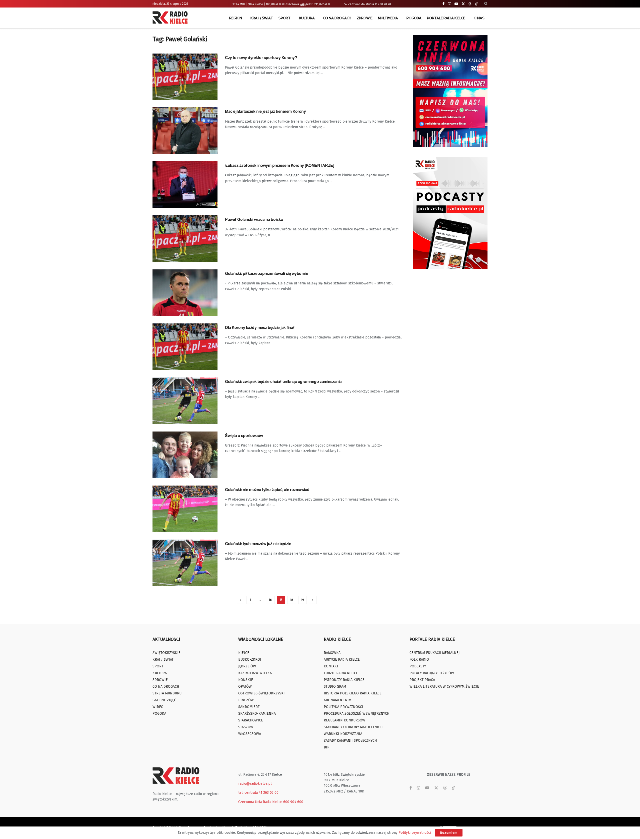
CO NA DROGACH (337, 18)
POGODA (414, 18)
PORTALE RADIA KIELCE (446, 18)
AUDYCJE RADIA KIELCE (342, 659)
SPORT (284, 18)
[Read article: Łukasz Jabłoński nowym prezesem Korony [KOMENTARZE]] (185, 184)
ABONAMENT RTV (337, 700)
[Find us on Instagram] (449, 4)
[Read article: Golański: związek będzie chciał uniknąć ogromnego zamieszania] (185, 400)
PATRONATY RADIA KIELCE (344, 680)
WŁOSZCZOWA (249, 734)
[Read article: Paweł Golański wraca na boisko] (185, 238)
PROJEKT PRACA (422, 680)
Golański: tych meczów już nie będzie (258, 543)
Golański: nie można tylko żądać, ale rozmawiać (267, 489)
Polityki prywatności (414, 832)
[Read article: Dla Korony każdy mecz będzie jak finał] (185, 346)
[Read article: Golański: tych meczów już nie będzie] (185, 563)
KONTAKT (331, 666)
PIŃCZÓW (246, 700)
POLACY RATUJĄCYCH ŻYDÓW (432, 673)
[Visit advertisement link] (450, 91)
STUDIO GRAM (335, 686)
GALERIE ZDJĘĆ (164, 700)
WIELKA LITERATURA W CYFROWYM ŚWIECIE (444, 686)
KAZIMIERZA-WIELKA (255, 673)
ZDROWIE (364, 18)
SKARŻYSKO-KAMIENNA (257, 713)
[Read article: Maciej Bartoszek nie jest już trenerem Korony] (185, 130)
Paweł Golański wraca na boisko (254, 219)
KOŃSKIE (245, 680)
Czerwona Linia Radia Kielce (260, 802)
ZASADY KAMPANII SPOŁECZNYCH (350, 740)
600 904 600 (293, 802)
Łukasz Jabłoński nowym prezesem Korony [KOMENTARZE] (279, 165)
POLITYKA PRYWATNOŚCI (343, 707)
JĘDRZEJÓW (247, 666)
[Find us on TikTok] (476, 4)
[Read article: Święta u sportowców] (185, 455)
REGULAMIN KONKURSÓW (344, 720)
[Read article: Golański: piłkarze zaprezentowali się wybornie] (185, 292)
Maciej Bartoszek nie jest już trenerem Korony (265, 111)
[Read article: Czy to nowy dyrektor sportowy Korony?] (185, 77)
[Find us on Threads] (470, 4)
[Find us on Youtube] (456, 4)
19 (302, 600)
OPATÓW (245, 686)
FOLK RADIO (419, 659)
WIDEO (158, 707)
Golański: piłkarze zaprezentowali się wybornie (266, 273)
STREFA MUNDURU (167, 693)
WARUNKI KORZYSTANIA (343, 734)
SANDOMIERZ (249, 707)
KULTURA (307, 18)
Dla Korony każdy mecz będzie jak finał (260, 327)
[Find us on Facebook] (443, 4)
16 (270, 600)
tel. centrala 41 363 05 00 (258, 792)
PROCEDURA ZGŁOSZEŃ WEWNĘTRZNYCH (356, 713)
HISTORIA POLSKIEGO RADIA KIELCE (353, 693)
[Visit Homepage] (171, 18)
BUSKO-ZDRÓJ (249, 659)
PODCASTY (418, 666)
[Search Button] (486, 4)
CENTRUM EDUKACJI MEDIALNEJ (435, 653)
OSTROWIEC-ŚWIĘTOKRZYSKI (261, 693)
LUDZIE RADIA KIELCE (341, 673)
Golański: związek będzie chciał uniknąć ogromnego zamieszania (283, 381)
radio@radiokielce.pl (255, 783)
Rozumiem (449, 832)
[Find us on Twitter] (463, 4)
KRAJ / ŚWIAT (261, 18)
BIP (327, 747)
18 (291, 600)
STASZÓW (245, 727)
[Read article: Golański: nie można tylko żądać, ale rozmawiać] (185, 509)
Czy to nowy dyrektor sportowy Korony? (261, 57)
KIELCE (243, 653)
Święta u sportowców (244, 435)
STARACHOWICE (250, 720)
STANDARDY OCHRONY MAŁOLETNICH (353, 727)
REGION (235, 18)
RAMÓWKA (332, 653)
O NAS (479, 18)
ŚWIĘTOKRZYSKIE (166, 653)
